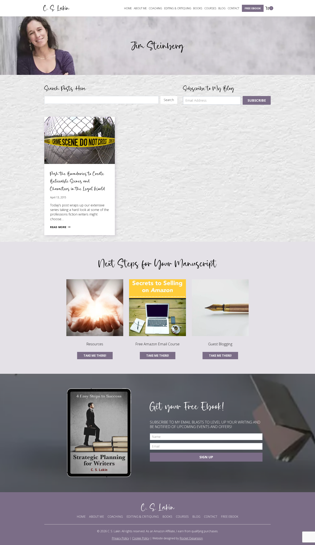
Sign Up (206, 457)
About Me (140, 8)
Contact (233, 8)
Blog (221, 8)
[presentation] (79, 140)
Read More (60, 227)
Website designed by (177, 538)
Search (169, 100)
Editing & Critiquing (177, 8)
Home (128, 8)
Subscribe (257, 100)
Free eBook (253, 8)
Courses (210, 8)
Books (197, 8)
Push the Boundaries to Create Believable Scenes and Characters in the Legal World (77, 181)
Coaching (155, 8)
